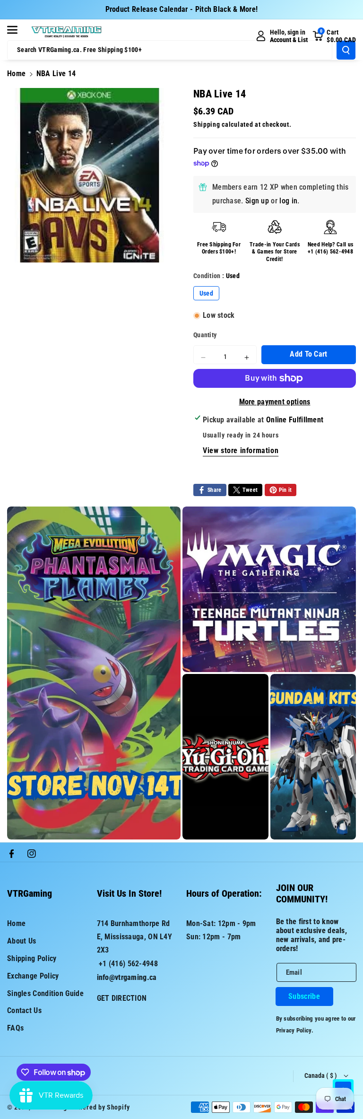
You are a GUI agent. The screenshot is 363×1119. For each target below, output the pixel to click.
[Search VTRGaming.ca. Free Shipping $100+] (346, 50)
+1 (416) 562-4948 (330, 251)
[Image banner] (94, 673)
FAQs (15, 1027)
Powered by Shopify (100, 1107)
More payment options (275, 401)
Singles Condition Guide (45, 993)
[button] (17, 29)
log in (288, 200)
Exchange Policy (33, 975)
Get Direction (122, 998)
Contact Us (24, 1010)
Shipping (206, 124)
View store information (240, 450)
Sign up (257, 200)
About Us (21, 940)
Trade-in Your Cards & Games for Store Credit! (275, 251)
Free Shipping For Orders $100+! (219, 248)
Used (206, 293)
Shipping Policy (32, 958)
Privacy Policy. (295, 1030)
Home (16, 73)
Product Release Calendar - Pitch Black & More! (181, 9)
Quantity (204, 335)
